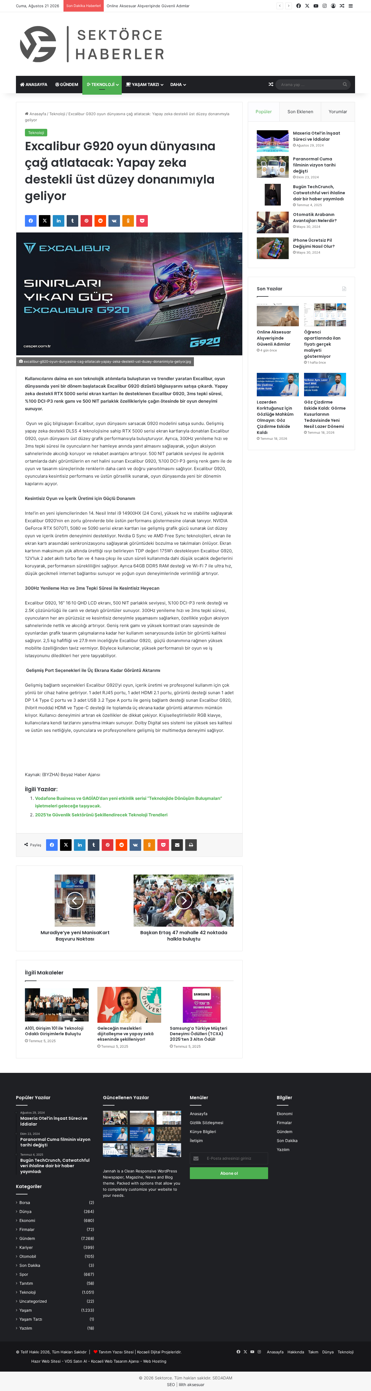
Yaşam (25, 1310)
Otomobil (27, 1256)
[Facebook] (31, 221)
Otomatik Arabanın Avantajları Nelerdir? (315, 217)
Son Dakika (29, 1265)
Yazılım (25, 1328)
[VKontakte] (114, 221)
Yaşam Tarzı (145, 84)
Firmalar (26, 1229)
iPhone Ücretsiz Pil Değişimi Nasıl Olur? (314, 243)
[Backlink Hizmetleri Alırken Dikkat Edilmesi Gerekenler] (169, 1150)
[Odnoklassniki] (128, 221)
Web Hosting (154, 1361)
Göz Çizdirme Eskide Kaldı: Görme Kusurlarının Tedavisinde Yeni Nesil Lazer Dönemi (325, 414)
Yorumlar (338, 111)
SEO (171, 1384)
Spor (23, 1274)
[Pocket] (142, 221)
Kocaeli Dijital (148, 1352)
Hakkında (296, 1352)
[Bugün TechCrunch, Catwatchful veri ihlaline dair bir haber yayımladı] (273, 195)
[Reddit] (100, 221)
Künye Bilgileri (203, 1131)
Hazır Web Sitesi (46, 1361)
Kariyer (26, 1247)
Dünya (25, 1211)
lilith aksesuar (191, 1384)
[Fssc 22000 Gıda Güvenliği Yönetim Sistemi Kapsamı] (115, 1150)
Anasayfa (36, 84)
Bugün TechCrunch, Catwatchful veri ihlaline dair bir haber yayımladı (319, 193)
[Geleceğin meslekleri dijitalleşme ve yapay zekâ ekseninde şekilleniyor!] (129, 1005)
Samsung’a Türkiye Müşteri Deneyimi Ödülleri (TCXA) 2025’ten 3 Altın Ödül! (198, 1033)
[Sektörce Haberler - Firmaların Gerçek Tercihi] (91, 44)
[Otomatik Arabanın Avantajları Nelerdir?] (273, 222)
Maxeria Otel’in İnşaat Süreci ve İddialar (316, 136)
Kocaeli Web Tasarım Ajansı (115, 1361)
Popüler (264, 111)
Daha (176, 84)
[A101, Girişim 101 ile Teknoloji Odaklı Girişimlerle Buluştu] (57, 1005)
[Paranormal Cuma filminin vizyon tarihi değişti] (273, 167)
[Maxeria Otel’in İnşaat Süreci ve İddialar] (273, 141)
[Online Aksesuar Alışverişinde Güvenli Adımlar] (278, 314)
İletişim (196, 1140)
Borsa (24, 1202)
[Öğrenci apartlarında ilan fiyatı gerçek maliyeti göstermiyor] (325, 314)
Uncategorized (33, 1301)
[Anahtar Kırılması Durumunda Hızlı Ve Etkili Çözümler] (169, 1134)
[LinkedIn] (58, 221)
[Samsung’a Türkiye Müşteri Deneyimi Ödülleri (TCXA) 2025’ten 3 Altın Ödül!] (202, 1005)
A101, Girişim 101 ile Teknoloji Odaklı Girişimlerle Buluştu (54, 1031)
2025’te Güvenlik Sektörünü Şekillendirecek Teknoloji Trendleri (101, 815)
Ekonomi (27, 1220)
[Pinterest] (86, 221)
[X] (44, 221)
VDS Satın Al (76, 1361)
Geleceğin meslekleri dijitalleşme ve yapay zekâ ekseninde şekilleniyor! (125, 1033)
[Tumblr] (72, 221)
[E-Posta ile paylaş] (177, 845)
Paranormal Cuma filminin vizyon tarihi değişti (314, 165)
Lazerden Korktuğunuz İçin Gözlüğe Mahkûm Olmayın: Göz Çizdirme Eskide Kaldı (275, 417)
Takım (313, 1352)
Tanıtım (26, 1283)
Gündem (68, 84)
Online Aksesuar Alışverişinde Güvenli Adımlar (274, 338)
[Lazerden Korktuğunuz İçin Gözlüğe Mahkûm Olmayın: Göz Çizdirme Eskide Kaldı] (278, 385)
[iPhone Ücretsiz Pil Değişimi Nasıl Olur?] (273, 248)
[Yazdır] (191, 845)
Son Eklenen (300, 111)
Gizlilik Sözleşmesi (206, 1122)
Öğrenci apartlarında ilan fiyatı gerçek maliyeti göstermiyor (159, 5)
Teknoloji (102, 84)
